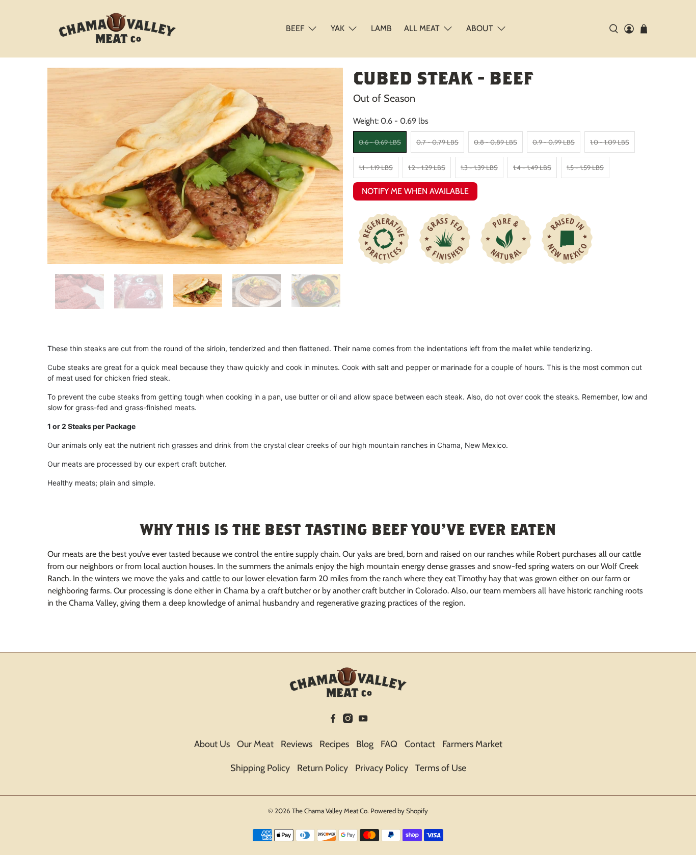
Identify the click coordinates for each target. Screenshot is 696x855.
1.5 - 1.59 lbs (585, 167)
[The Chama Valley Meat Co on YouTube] (363, 720)
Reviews (296, 744)
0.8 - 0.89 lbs (495, 142)
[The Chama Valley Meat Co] (117, 28)
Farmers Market (472, 744)
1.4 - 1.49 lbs (532, 167)
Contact (420, 744)
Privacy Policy (381, 768)
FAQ (389, 744)
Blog (364, 744)
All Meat (422, 28)
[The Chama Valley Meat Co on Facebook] (333, 720)
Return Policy (322, 768)
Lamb (381, 28)
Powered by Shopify (399, 811)
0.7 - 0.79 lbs (437, 142)
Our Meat (255, 744)
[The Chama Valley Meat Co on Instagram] (348, 720)
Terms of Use (440, 768)
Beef (295, 28)
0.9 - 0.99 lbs (553, 142)
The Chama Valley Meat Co (329, 811)
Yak (337, 28)
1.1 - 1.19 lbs (376, 167)
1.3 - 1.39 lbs (479, 167)
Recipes (334, 744)
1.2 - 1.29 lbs (426, 167)
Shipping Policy (260, 768)
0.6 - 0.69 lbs (380, 142)
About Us (212, 744)
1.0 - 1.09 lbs (609, 142)
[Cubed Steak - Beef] (195, 166)
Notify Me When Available (415, 191)
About (479, 28)
